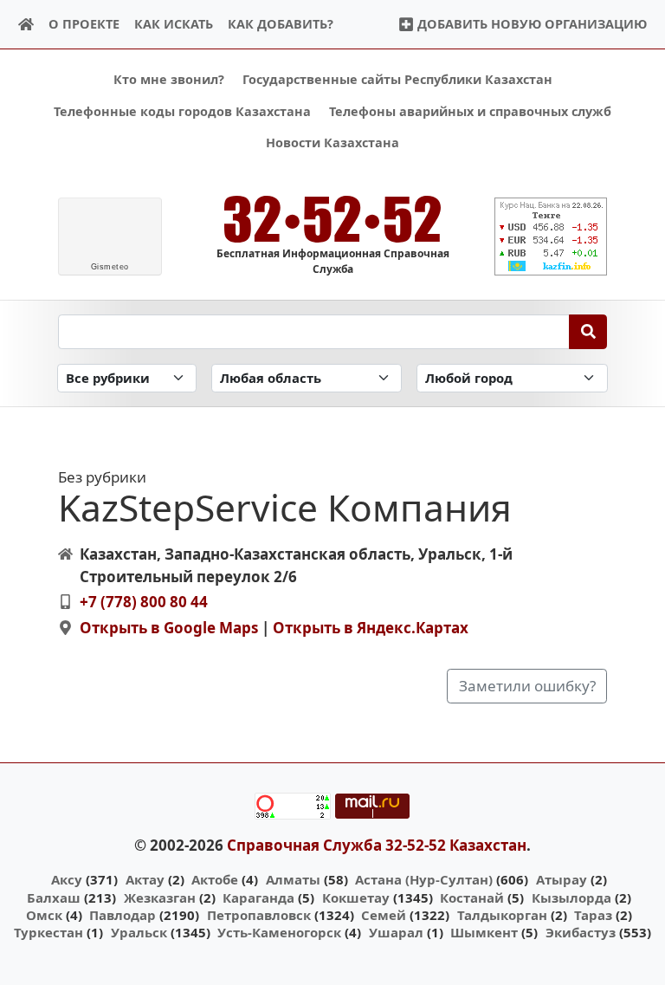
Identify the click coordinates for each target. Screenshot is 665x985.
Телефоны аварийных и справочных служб (470, 111)
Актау (145, 879)
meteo (110, 266)
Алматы (293, 879)
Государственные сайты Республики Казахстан (397, 79)
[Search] (588, 331)
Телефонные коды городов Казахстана (182, 111)
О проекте (83, 24)
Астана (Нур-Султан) (424, 879)
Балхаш (54, 897)
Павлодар (122, 914)
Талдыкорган (502, 914)
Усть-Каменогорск (279, 932)
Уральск (139, 932)
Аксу (66, 879)
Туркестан (48, 932)
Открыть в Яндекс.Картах (370, 628)
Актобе (214, 879)
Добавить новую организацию (530, 24)
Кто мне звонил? (168, 79)
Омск (44, 914)
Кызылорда (571, 897)
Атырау (561, 879)
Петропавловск (259, 914)
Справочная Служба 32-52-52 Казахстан (376, 845)
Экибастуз (581, 932)
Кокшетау (356, 897)
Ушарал (396, 932)
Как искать (173, 24)
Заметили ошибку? (527, 686)
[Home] (26, 25)
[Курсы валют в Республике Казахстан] (550, 236)
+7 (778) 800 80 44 (144, 602)
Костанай (472, 897)
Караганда (258, 897)
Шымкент (484, 932)
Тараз (593, 914)
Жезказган (160, 897)
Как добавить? (280, 24)
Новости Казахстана (332, 142)
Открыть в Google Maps (169, 628)
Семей (383, 914)
